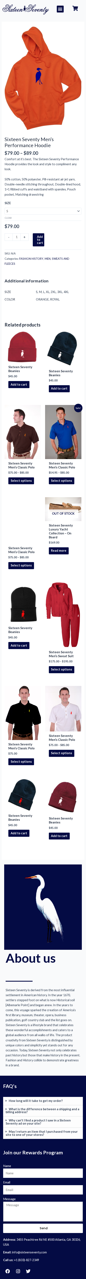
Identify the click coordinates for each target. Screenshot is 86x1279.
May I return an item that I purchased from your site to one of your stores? (42, 1133)
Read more (58, 550)
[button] (60, 9)
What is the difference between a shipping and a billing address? (42, 1110)
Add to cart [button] (19, 384)
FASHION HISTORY (31, 258)
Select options (21, 480)
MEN (48, 258)
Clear (8, 217)
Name (7, 1166)
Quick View (22, 359)
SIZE (8, 203)
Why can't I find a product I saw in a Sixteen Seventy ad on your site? (38, 1122)
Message (9, 1199)
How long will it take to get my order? (36, 1101)
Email (6, 1182)
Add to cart (40, 240)
